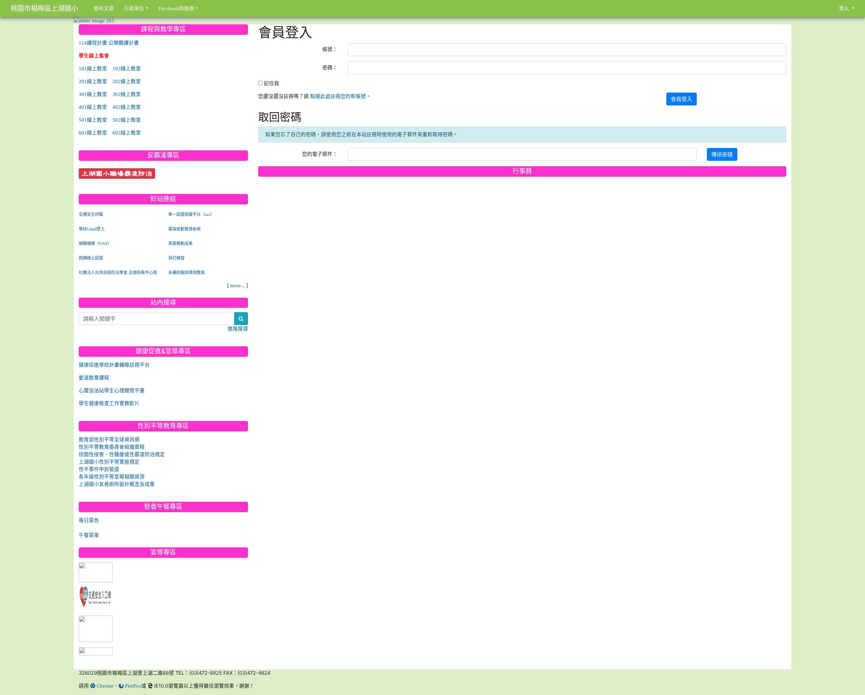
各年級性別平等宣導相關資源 (112, 476)
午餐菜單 (89, 535)
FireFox (132, 685)
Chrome (104, 685)
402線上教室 (127, 106)
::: (259, 26)
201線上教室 (93, 81)
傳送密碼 (722, 154)
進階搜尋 (238, 328)
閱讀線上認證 (91, 258)
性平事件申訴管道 (99, 469)
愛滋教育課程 (94, 377)
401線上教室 (93, 106)
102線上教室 (127, 68)
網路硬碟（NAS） (95, 244)
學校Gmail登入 (92, 229)
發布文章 (104, 8)
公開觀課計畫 (123, 42)
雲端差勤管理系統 (184, 229)
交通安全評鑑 (91, 215)
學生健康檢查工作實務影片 (109, 403)
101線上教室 (93, 68)
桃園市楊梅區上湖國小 (44, 8)
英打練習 (176, 258)
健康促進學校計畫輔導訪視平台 (114, 364)
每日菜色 (89, 520)
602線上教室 (127, 132)
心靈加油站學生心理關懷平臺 (112, 390)
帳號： (330, 49)
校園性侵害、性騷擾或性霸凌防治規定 (122, 454)
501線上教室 (93, 119)
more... (237, 285)
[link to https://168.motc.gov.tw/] (96, 595)
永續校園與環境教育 (186, 273)
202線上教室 (127, 81)
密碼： (330, 68)
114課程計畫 (93, 42)
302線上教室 (127, 94)
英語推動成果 (180, 244)
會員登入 (681, 99)
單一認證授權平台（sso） (191, 215)
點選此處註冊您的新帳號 (338, 96)
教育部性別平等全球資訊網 (109, 439)
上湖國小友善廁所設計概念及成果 (117, 484)
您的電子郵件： (320, 154)
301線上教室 (93, 94)
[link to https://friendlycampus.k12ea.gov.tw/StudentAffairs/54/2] (96, 628)
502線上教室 (127, 119)
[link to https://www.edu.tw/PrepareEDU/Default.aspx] (96, 572)
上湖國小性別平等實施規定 (109, 461)
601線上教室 (93, 132)
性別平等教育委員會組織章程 (112, 446)
